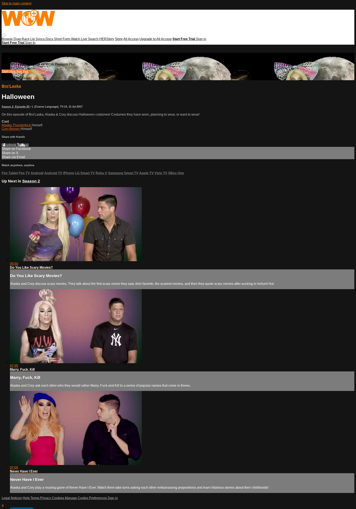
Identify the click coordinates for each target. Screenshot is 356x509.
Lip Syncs (38, 39)
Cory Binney (11, 129)
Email (24, 145)
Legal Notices (12, 498)
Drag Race (22, 39)
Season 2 (31, 181)
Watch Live (79, 39)
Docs (50, 39)
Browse (8, 39)
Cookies (58, 498)
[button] (3, 35)
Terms (35, 498)
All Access (131, 39)
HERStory (106, 39)
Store (119, 39)
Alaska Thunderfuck (17, 125)
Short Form (62, 39)
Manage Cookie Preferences (86, 498)
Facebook (9, 145)
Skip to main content (16, 3)
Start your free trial (15, 71)
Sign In (30, 42)
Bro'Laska (11, 86)
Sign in (201, 39)
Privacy (46, 498)
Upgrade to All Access (155, 39)
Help (26, 498)
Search (93, 39)
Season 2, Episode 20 (16, 106)
